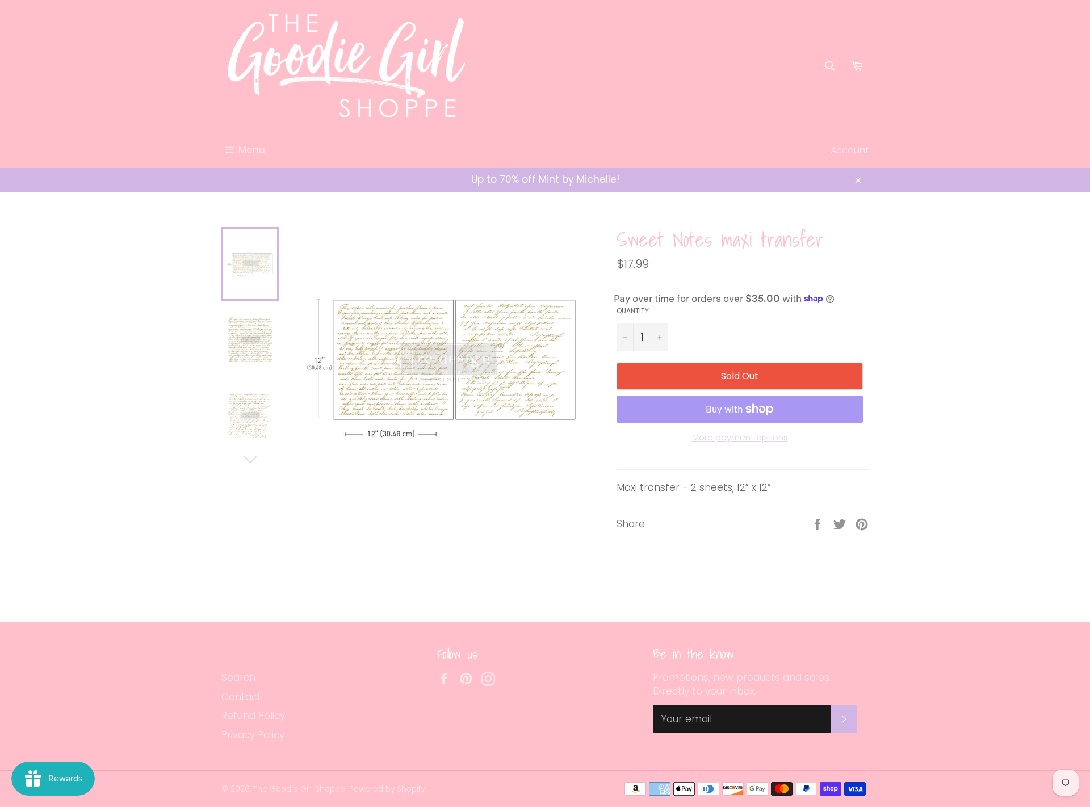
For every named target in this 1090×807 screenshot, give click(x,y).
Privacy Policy (252, 735)
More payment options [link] (740, 437)
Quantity (633, 311)
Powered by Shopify (387, 789)
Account (850, 150)
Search (238, 677)
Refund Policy (253, 715)
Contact (241, 697)
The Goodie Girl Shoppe (299, 789)
